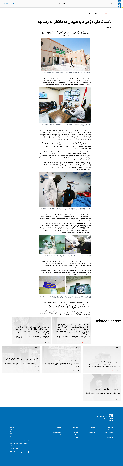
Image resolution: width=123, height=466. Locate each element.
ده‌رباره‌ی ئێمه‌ (110, 429)
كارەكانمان (64, 4)
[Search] (11, 432)
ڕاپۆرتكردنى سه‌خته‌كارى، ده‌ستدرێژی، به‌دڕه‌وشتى (20, 441)
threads (18, 452)
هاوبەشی (111, 434)
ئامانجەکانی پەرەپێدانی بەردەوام (88, 429)
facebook (36, 452)
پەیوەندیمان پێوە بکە (56, 432)
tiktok (14, 452)
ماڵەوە (110, 14)
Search (10, 4)
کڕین (60, 434)
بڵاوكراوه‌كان (75, 432)
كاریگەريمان (57, 4)
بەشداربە (50, 4)
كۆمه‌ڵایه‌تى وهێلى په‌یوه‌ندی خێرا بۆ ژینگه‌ (18, 443)
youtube (21, 452)
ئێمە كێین (71, 4)
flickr (11, 452)
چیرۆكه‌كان (102, 14)
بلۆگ (77, 439)
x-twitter (32, 452)
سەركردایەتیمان (109, 437)
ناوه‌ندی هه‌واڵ (75, 429)
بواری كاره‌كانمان (92, 432)
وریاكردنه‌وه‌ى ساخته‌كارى (15, 446)
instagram (28, 452)
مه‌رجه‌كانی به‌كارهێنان (14, 448)
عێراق (110, 3)
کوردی (5, 4)
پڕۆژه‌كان (76, 434)
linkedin (25, 452)
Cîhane (13, 4)
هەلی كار (59, 429)
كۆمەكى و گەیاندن (109, 432)
